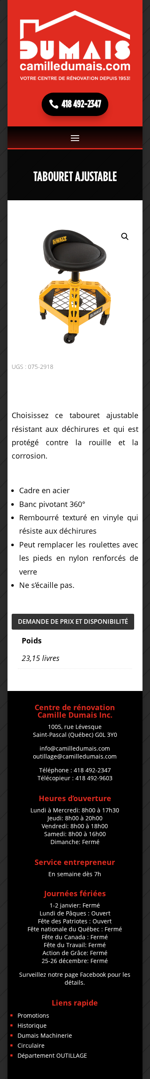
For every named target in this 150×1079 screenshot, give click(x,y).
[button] (125, 236)
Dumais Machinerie (45, 1035)
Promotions (33, 1015)
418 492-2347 (81, 104)
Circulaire (31, 1045)
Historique (32, 1025)
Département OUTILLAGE (52, 1055)
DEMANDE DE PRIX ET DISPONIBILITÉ (73, 621)
